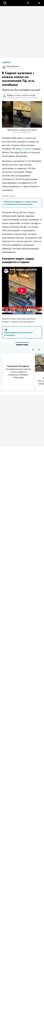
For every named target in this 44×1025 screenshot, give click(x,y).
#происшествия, (18, 319)
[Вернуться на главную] (5, 3)
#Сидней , (7, 322)
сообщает (26, 148)
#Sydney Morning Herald (22, 322)
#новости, (6, 319)
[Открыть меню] (39, 3)
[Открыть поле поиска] (28, 3)
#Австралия (30, 319)
